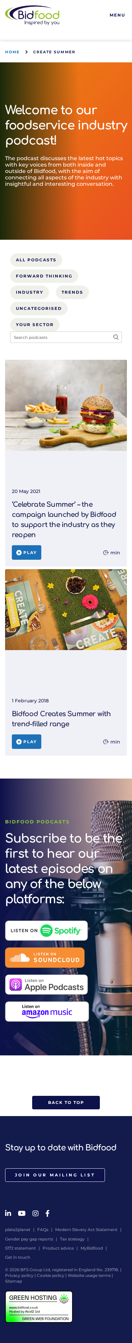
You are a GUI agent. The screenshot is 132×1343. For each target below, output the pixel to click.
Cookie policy (50, 1275)
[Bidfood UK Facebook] (47, 1213)
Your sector (35, 324)
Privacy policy (19, 1275)
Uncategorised (39, 308)
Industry (29, 292)
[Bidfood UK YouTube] (22, 1213)
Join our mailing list (55, 1174)
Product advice (58, 1248)
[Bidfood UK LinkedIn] (8, 1213)
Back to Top (66, 1102)
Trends (72, 292)
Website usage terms (89, 1275)
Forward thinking (44, 276)
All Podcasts (36, 259)
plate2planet (17, 1229)
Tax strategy (72, 1239)
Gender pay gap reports (29, 1239)
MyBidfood (92, 1248)
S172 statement (20, 1248)
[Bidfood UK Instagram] (35, 1213)
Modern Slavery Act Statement (86, 1229)
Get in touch (17, 1257)
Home (12, 52)
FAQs (42, 1229)
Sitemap (13, 1281)
